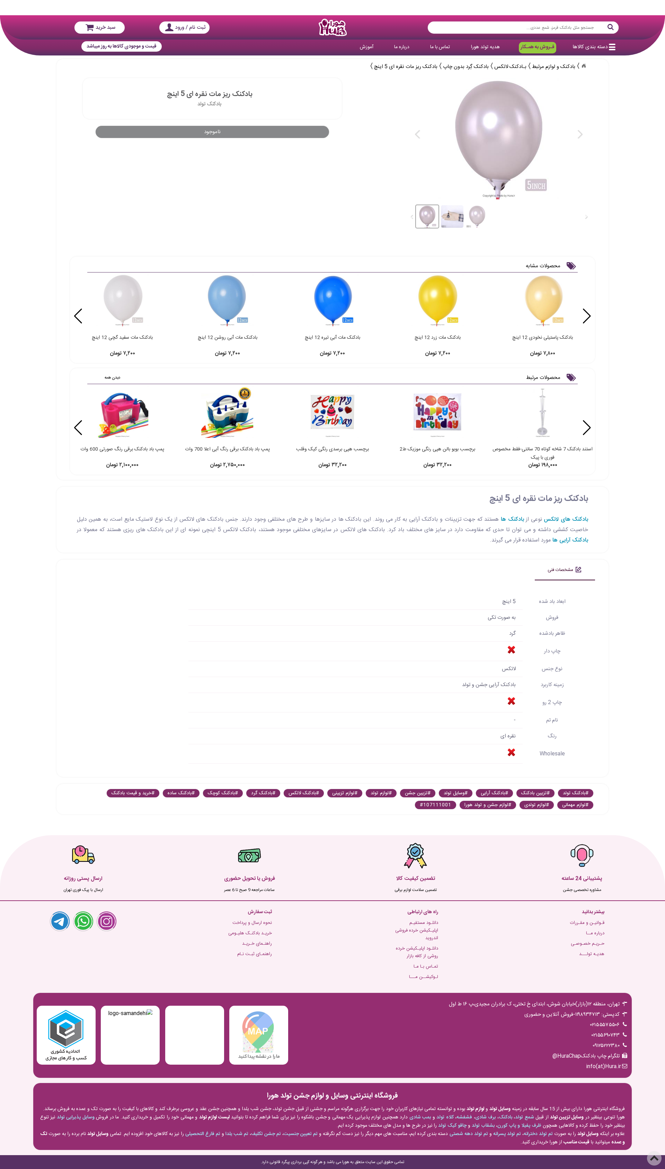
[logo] (332, 27)
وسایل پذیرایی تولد (76, 1117)
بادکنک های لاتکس (566, 519)
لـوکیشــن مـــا (423, 977)
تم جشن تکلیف (266, 1134)
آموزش (366, 47)
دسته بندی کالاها (590, 47)
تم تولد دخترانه (538, 1134)
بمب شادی (420, 1117)
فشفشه (464, 1117)
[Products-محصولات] (583, 66)
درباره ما (401, 47)
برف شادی (485, 1117)
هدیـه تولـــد (591, 954)
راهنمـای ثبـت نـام (254, 954)
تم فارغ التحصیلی (202, 1134)
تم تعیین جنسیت (301, 1134)
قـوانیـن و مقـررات (587, 923)
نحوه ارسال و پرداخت (252, 923)
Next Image (580, 134)
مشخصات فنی (560, 570)
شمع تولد (524, 1117)
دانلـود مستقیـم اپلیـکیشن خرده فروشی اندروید (416, 930)
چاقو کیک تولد (452, 1126)
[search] (523, 27)
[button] (78, 316)
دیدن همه (112, 378)
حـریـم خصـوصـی (587, 943)
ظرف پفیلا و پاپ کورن (519, 1126)
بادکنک (505, 1117)
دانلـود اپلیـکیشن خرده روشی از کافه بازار (417, 952)
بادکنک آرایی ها (570, 540)
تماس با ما (440, 47)
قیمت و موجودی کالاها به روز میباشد (122, 46)
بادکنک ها (512, 519)
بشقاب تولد (483, 1126)
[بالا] (654, 1158)
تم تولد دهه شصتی (469, 1134)
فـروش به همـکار (538, 47)
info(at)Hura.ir (603, 1066)
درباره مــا (595, 933)
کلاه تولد (445, 1117)
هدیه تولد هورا (485, 47)
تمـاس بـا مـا (426, 966)
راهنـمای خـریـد (257, 943)
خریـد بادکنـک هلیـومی (250, 933)
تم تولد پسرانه (507, 1134)
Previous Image (418, 134)
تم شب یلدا (236, 1134)
